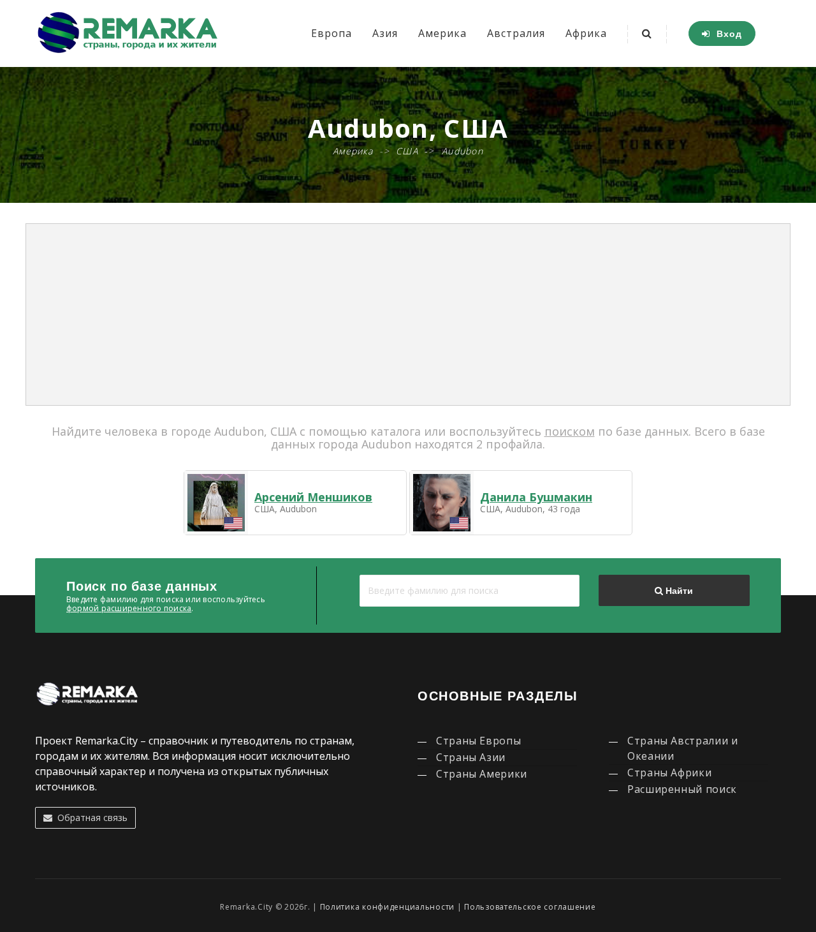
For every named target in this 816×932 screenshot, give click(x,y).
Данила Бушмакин (536, 497)
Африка (586, 33)
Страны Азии (471, 757)
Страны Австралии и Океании (682, 748)
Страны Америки (481, 774)
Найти (678, 591)
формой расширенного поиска (128, 608)
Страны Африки (669, 773)
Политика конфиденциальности (387, 906)
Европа (331, 33)
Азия (385, 33)
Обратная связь (89, 817)
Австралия (516, 33)
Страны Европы (478, 741)
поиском (569, 431)
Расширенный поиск (682, 789)
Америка (442, 33)
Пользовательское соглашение (529, 906)
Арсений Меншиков (313, 497)
